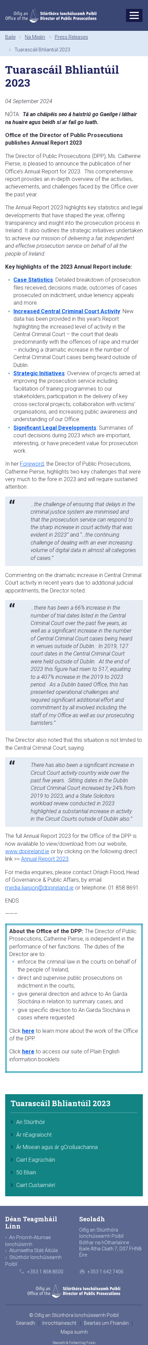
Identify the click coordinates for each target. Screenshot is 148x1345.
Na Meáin (35, 37)
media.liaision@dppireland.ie (39, 887)
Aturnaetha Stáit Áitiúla (33, 1250)
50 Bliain (26, 1172)
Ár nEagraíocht (34, 1135)
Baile (10, 37)
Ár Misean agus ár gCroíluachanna (57, 1147)
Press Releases (71, 37)
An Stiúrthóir (30, 1122)
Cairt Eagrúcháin (35, 1160)
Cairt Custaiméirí (35, 1185)
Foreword (32, 464)
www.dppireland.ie (27, 851)
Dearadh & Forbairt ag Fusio (74, 1343)
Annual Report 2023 (44, 859)
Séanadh (25, 1323)
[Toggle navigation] (134, 15)
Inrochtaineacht (59, 1323)
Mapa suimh (74, 1332)
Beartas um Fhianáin (106, 1323)
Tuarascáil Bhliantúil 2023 (60, 1103)
